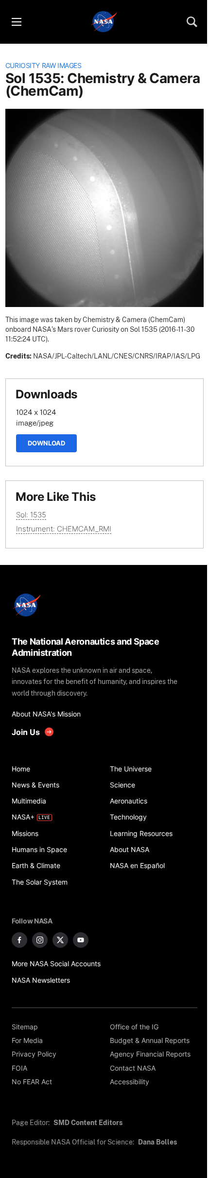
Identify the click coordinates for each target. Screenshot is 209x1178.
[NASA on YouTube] (80, 940)
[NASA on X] (60, 940)
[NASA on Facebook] (19, 940)
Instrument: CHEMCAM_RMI (63, 528)
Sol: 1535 (31, 514)
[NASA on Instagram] (40, 940)
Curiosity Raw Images (43, 65)
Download (46, 443)
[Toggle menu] (16, 21)
